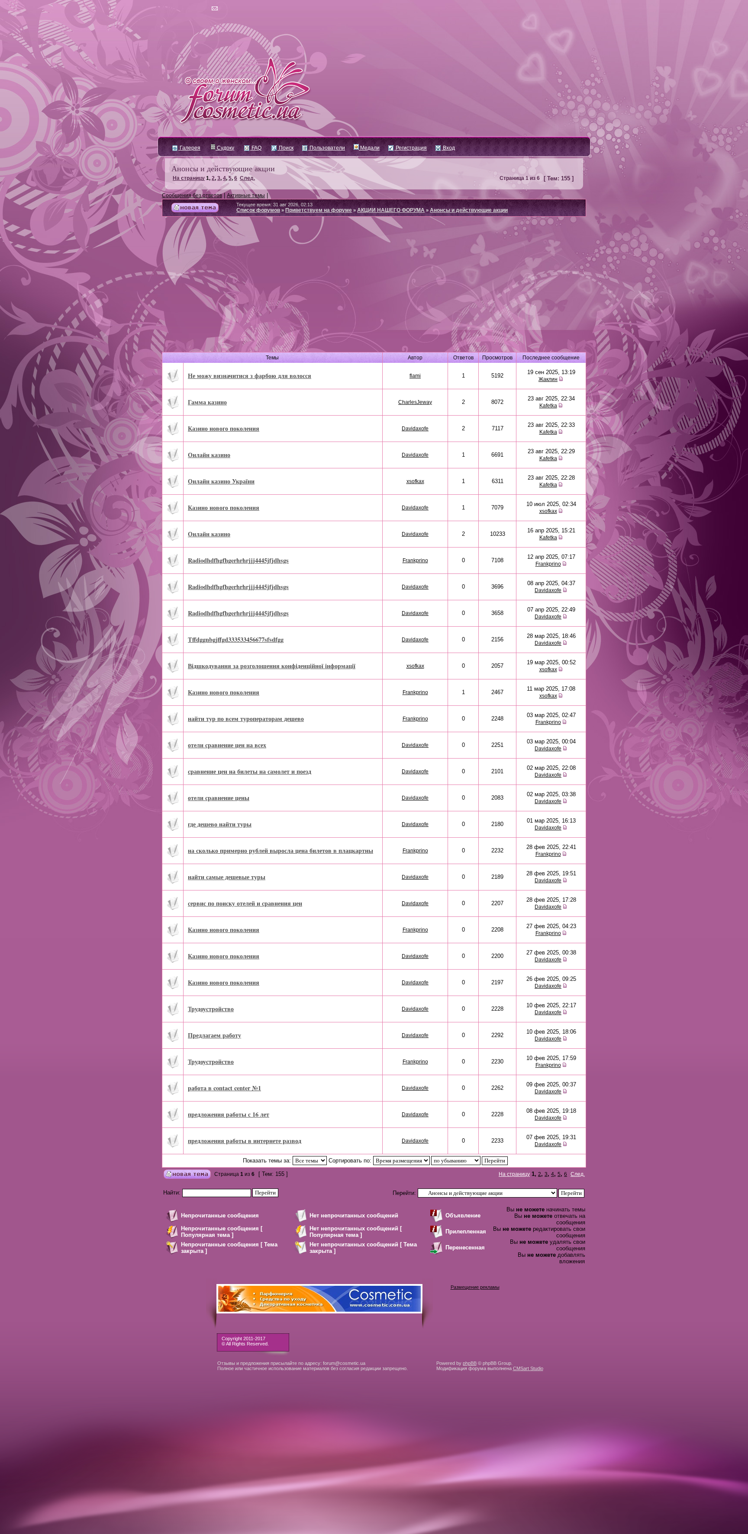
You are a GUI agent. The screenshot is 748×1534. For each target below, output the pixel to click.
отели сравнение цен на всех (227, 744)
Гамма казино (207, 402)
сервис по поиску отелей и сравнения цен (245, 903)
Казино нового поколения (223, 428)
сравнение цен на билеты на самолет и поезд (249, 771)
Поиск (285, 148)
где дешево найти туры (219, 824)
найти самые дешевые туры (226, 876)
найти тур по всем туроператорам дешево (246, 718)
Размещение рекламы (475, 1287)
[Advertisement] (374, 287)
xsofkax (415, 481)
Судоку (225, 148)
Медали (369, 148)
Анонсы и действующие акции (223, 168)
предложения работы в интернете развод (244, 1140)
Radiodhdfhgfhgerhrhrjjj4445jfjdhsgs (238, 560)
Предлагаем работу (214, 1035)
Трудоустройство (211, 1008)
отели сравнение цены (218, 797)
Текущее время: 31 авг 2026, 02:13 (274, 204)
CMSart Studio (528, 1368)
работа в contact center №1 (224, 1087)
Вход (448, 148)
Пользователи (326, 148)
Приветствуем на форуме (318, 210)
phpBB (470, 1363)
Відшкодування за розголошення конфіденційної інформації (271, 665)
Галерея (189, 148)
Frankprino (415, 560)
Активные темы (246, 195)
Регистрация (410, 148)
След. (247, 178)
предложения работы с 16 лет (228, 1114)
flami (415, 376)
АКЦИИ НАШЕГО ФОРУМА (391, 210)
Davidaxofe (415, 429)
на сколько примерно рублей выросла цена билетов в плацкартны (280, 850)
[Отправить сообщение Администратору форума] (189, 9)
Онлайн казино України (221, 481)
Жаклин (548, 379)
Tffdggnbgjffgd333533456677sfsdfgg (236, 639)
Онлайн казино (209, 454)
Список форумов (258, 210)
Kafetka (548, 406)
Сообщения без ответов (192, 195)
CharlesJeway (415, 402)
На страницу (189, 178)
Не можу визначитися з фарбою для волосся (249, 375)
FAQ (255, 148)
